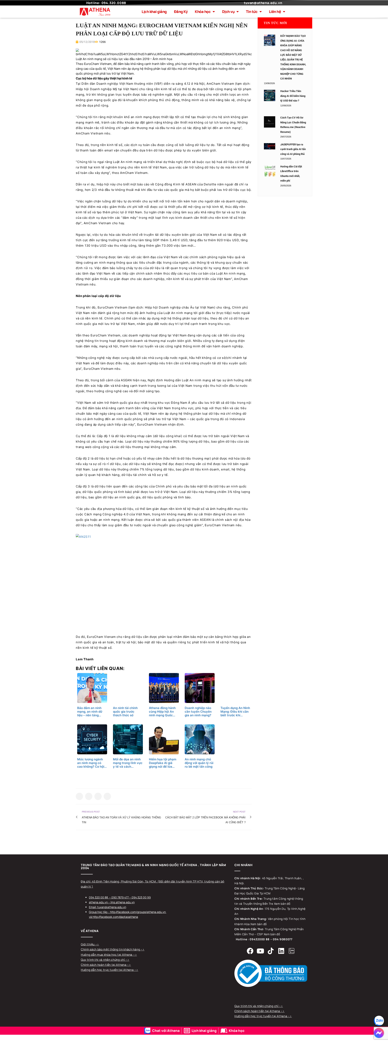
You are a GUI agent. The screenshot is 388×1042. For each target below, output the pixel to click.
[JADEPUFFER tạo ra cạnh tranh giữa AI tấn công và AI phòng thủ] (269, 146)
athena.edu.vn (98, 902)
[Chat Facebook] (379, 1033)
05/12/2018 (87, 41)
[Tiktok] (270, 950)
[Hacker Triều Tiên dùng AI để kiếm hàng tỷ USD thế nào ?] (269, 95)
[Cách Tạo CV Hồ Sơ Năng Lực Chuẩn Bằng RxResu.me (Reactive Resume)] (269, 122)
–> (97, 944)
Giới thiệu (88, 944)
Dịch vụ (228, 11)
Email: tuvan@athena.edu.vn (107, 907)
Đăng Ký (181, 11)
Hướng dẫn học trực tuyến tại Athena (107, 970)
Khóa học (203, 11)
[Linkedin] (281, 950)
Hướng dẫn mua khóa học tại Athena (107, 954)
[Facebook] (250, 950)
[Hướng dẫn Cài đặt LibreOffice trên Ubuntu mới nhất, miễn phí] (269, 170)
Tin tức (252, 11)
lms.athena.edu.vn (123, 902)
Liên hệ (275, 11)
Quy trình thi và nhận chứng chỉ (103, 960)
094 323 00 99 (141, 897)
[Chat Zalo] (379, 1021)
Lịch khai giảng (154, 11)
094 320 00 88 (98, 897)
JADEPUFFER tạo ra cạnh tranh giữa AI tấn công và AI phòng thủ (293, 149)
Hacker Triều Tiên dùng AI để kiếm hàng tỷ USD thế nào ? (292, 96)
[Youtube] (260, 950)
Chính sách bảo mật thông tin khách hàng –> (112, 949)
